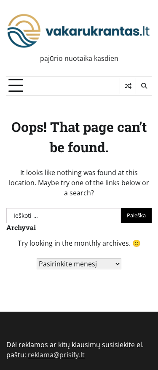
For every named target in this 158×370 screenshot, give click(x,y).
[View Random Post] (128, 86)
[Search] (144, 86)
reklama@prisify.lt (56, 354)
